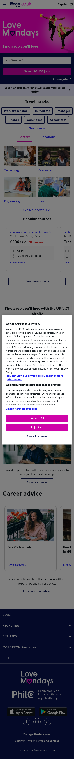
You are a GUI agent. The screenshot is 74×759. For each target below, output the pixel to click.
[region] (37, 379)
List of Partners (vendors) (22, 408)
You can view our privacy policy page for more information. (35, 377)
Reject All (37, 427)
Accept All (37, 418)
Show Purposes (37, 436)
